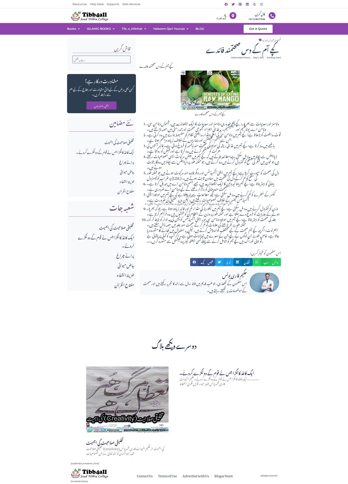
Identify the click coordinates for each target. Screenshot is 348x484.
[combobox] (101, 59)
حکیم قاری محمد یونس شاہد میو (271, 39)
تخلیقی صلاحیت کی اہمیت (119, 142)
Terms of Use (167, 475)
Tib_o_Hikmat (132, 28)
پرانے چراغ (126, 161)
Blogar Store (223, 475)
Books (71, 28)
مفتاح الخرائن (125, 191)
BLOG (200, 28)
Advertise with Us (196, 475)
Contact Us (145, 475)
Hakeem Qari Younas (169, 28)
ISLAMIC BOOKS (99, 28)
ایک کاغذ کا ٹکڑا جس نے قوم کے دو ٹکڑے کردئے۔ (105, 152)
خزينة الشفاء (127, 181)
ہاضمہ (190, 144)
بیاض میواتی (127, 171)
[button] (203, 262)
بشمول (165, 123)
